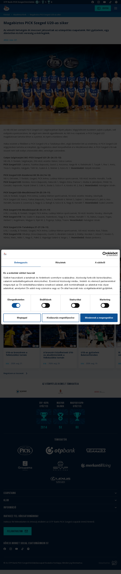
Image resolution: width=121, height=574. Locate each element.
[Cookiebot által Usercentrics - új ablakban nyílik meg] (105, 254)
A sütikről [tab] (100, 262)
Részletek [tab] (60, 262)
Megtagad (22, 317)
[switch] (45, 305)
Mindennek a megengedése (99, 317)
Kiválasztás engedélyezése (60, 317)
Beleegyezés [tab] (20, 262)
